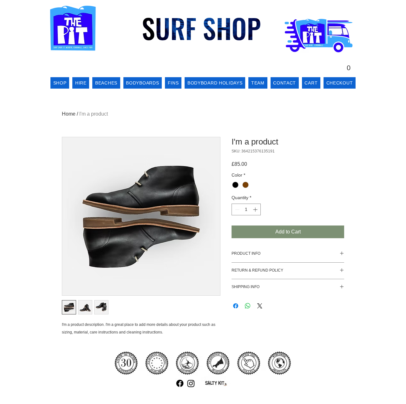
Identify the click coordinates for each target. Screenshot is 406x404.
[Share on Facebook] (235, 306)
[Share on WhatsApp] (248, 306)
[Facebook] (180, 383)
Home (68, 114)
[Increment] (256, 209)
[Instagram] (191, 383)
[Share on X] (260, 306)
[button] (348, 64)
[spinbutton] (246, 209)
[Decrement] (236, 209)
